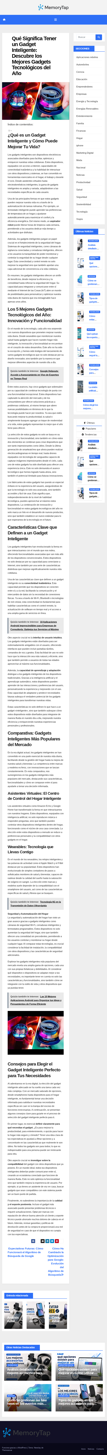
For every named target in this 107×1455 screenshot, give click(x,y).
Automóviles (82, 64)
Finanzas (81, 131)
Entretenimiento (84, 116)
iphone (79, 145)
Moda (79, 160)
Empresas (81, 94)
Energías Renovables (87, 109)
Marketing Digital (84, 153)
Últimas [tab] (90, 423)
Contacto (100, 1449)
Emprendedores (84, 87)
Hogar (79, 138)
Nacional (81, 167)
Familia (80, 123)
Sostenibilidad (83, 204)
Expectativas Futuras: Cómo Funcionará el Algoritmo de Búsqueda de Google (25, 1252)
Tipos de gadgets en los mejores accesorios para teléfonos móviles (75, 1403)
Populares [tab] (90, 429)
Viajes (79, 219)
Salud (79, 190)
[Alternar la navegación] (56, 19)
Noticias (80, 175)
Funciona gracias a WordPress (14, 1448)
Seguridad (81, 197)
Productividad (83, 182)
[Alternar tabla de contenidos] (10, 130)
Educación (81, 79)
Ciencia (80, 72)
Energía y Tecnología (87, 101)
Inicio (83, 1449)
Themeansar (7, 1450)
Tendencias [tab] (90, 434)
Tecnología (81, 212)
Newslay (37, 1448)
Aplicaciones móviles (87, 57)
